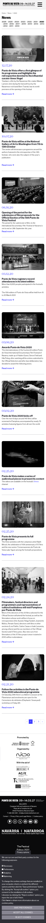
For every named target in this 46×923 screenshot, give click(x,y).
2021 (35, 21)
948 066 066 (13, 813)
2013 (42, 24)
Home (4, 13)
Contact (5, 816)
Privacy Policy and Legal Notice (20, 816)
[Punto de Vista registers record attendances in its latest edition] (23, 257)
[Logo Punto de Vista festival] (23, 800)
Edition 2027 (23, 849)
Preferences (8, 869)
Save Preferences (23, 908)
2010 (17, 26)
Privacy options (23, 852)
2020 (15, 13)
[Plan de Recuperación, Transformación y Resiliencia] (23, 780)
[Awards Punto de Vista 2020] (23, 325)
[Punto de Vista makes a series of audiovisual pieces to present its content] (23, 454)
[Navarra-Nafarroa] (23, 832)
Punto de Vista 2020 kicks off (17, 415)
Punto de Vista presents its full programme (17, 538)
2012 (5, 26)
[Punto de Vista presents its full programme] (23, 514)
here (8, 900)
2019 (5, 24)
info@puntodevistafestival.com (29, 813)
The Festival (23, 846)
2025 (10, 21)
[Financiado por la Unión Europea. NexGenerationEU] (23, 786)
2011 (11, 26)
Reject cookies (23, 917)
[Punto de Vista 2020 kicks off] (23, 394)
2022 (29, 21)
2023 (23, 21)
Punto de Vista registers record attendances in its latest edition (18, 280)
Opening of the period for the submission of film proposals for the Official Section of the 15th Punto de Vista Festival (20, 216)
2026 (4, 21)
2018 (11, 24)
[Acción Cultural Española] (23, 774)
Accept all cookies (23, 912)
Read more (7, 94)
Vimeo (36, 481)
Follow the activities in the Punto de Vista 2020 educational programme (20, 691)
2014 (36, 24)
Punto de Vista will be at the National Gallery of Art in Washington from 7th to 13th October (22, 144)
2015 (30, 24)
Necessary (7, 866)
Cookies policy (38, 816)
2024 (17, 21)
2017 (18, 24)
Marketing (7, 876)
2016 (24, 24)
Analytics (7, 873)
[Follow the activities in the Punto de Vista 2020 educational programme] (23, 667)
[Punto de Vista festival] (19, 5)
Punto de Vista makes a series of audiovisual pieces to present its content (23, 477)
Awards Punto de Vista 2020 (17, 347)
